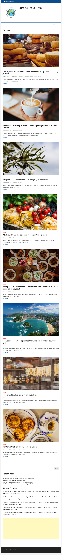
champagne (22, 76)
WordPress (26, 549)
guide (17, 449)
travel (21, 182)
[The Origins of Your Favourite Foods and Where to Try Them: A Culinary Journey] (31, 50)
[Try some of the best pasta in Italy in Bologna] (31, 374)
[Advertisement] (31, 528)
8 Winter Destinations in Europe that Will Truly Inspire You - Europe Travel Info (22, 507)
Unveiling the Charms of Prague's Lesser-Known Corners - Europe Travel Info (22, 491)
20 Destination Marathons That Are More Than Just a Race (17, 477)
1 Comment (15, 76)
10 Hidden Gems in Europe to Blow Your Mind (14, 480)
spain (26, 237)
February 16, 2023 (7, 449)
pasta (32, 397)
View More (6, 83)
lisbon (20, 449)
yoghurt (39, 76)
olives (33, 76)
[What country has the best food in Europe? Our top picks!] (31, 212)
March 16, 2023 (7, 76)
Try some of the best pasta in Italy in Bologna (20, 395)
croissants (27, 76)
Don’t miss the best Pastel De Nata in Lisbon (20, 447)
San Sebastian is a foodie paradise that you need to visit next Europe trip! (29, 342)
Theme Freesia (20, 549)
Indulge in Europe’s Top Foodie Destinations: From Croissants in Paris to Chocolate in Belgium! (30, 288)
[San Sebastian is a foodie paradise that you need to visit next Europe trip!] (31, 319)
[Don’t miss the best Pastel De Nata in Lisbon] (31, 425)
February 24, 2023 (7, 237)
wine (36, 76)
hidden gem (26, 397)
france (21, 237)
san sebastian (22, 345)
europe (18, 130)
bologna (16, 397)
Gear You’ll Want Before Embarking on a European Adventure (18, 482)
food (31, 76)
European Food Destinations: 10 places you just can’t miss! (25, 179)
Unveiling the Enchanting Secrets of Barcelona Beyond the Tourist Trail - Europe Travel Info (25, 497)
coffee (15, 130)
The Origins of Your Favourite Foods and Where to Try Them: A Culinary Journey (30, 72)
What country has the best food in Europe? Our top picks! (25, 235)
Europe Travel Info (30, 7)
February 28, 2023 (7, 130)
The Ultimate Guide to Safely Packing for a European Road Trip (18, 478)
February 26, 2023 (7, 182)
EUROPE (4, 69)
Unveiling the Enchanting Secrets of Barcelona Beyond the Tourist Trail (20, 484)
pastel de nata (25, 449)
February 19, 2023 (7, 291)
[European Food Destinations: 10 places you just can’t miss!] (31, 158)
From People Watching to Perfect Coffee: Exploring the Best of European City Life (31, 126)
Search (4, 466)
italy (24, 237)
